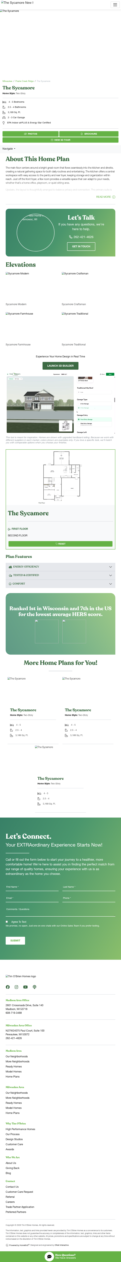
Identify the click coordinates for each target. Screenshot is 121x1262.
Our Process (13, 1134)
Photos (32, 134)
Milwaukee (7, 81)
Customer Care (14, 1144)
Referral (10, 1197)
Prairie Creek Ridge (24, 81)
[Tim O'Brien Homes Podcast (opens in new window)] (34, 988)
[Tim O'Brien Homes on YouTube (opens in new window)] (25, 988)
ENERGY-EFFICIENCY (26, 566)
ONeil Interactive (62, 1245)
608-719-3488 (14, 1013)
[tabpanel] (60, 477)
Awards (10, 1149)
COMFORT (19, 584)
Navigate (8, 149)
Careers (10, 1202)
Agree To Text (18, 922)
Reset (62, 544)
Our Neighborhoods (17, 1057)
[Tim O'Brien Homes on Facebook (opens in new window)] (8, 988)
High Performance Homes (20, 1129)
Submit (15, 941)
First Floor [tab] (20, 529)
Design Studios (14, 1139)
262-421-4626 (83, 237)
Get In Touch (81, 247)
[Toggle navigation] (115, 4)
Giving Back (12, 1168)
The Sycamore (23, 710)
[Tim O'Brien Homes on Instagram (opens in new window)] (16, 988)
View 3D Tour (62, 140)
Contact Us (12, 1187)
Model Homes (14, 1072)
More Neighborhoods (17, 1062)
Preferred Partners (16, 1212)
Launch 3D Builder (60, 366)
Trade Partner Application (20, 1207)
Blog (8, 1173)
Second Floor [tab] (17, 536)
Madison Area (14, 1051)
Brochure (100, 134)
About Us (11, 1163)
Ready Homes (14, 1067)
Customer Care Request (19, 1192)
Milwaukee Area (15, 1087)
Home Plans (13, 1077)
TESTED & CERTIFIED (26, 575)
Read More (103, 197)
